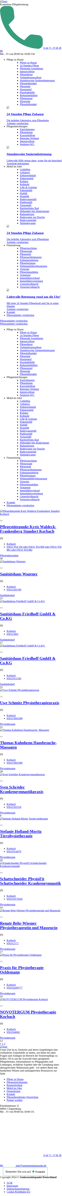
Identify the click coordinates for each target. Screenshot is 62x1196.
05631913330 (14, 678)
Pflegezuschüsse (28, 248)
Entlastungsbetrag (29, 260)
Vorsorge (24, 269)
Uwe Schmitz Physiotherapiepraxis (29, 703)
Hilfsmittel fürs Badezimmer (34, 211)
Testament (25, 275)
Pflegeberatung (28, 263)
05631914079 (14, 851)
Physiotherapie (7, 724)
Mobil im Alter (14, 1088)
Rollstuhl (24, 184)
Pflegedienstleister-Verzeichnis (22, 1097)
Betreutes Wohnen (29, 138)
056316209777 (14, 987)
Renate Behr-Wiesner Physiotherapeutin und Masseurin (28, 925)
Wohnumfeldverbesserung (33, 266)
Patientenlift (26, 190)
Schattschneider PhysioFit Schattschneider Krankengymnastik (30, 881)
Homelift (24, 196)
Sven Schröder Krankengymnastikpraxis (21, 789)
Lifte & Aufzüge (28, 187)
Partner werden (14, 1100)
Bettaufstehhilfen (29, 95)
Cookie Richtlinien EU (19, 1191)
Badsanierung (27, 214)
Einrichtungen (27, 129)
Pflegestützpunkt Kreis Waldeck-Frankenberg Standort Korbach (28, 529)
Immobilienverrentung (31, 281)
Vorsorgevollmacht (30, 287)
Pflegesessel (26, 98)
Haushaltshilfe (27, 92)
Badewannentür (28, 220)
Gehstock (25, 172)
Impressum (12, 1185)
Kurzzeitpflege (27, 135)
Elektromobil (26, 178)
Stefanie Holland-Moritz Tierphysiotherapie (21, 833)
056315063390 (14, 762)
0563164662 (13, 1032)
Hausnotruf (26, 89)
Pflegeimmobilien (29, 272)
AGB (9, 1182)
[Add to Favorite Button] (1, 520)
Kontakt (11, 312)
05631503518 (14, 807)
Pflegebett (25, 86)
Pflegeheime (26, 132)
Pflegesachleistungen (31, 257)
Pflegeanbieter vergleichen (20, 315)
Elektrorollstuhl (28, 175)
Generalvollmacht (29, 284)
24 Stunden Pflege (29, 65)
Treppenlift (25, 205)
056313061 (13, 634)
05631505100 (14, 589)
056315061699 (14, 718)
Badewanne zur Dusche (32, 217)
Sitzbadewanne (28, 223)
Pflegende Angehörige (31, 68)
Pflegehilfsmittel (28, 83)
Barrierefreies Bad (29, 208)
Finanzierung (13, 1091)
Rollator (24, 181)
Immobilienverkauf (30, 278)
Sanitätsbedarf (7, 595)
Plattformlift (26, 202)
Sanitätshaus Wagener (19, 574)
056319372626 (14, 898)
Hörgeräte (25, 101)
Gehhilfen (25, 169)
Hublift (23, 193)
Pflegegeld (25, 254)
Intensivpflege (27, 71)
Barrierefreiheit (14, 1085)
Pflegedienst (26, 74)
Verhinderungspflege (30, 77)
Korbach (11, 543)
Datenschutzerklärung (18, 1188)
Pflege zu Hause (28, 62)
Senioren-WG (27, 144)
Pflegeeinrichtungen (17, 1082)
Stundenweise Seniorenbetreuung (37, 80)
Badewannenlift (28, 199)
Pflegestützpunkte (9, 555)
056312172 (13, 943)
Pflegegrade (26, 251)
